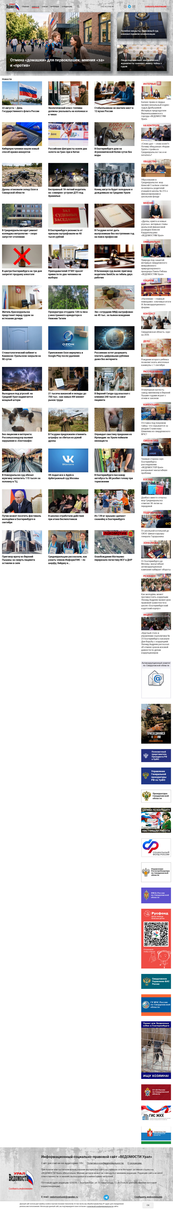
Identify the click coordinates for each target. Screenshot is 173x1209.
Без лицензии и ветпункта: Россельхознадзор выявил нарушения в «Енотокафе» (17, 437)
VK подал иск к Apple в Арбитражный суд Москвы (63, 476)
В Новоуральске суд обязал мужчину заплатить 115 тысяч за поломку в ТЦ (21, 478)
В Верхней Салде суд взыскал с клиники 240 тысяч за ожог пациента (112, 397)
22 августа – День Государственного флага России (20, 109)
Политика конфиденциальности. (105, 1163)
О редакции (67, 6)
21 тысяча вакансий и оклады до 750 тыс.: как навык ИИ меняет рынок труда (67, 397)
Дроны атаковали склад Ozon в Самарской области (20, 191)
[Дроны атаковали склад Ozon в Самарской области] (22, 175)
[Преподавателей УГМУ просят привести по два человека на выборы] (68, 256)
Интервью (54, 6)
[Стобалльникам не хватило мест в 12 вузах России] (114, 93)
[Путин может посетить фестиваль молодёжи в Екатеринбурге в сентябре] (22, 501)
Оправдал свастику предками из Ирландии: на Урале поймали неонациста (113, 437)
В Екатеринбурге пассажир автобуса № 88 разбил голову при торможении (113, 478)
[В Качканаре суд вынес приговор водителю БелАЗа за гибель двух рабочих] (114, 256)
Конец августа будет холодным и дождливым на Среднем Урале (113, 191)
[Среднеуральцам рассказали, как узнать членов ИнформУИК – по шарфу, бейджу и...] (68, 542)
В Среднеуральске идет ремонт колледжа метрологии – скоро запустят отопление (20, 233)
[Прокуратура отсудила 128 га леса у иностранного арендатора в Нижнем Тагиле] (68, 297)
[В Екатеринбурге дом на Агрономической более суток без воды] (114, 134)
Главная (25, 6)
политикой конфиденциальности (100, 1206)
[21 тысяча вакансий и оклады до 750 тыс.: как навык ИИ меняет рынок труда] (68, 379)
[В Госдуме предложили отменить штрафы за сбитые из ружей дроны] (68, 420)
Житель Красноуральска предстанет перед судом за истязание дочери (18, 315)
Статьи (45, 6)
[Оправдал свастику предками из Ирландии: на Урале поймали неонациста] (114, 420)
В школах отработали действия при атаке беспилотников (66, 517)
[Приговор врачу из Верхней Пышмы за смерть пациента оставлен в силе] (22, 542)
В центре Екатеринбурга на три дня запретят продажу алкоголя (22, 272)
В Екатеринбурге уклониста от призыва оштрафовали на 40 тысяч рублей (65, 233)
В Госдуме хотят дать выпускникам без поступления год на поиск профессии (114, 233)
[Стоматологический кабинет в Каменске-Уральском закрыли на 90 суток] (22, 338)
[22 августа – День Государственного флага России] (22, 93)
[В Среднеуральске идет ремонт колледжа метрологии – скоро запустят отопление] (22, 215)
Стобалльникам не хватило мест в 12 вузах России (113, 109)
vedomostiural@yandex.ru (64, 1196)
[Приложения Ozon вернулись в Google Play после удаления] (68, 338)
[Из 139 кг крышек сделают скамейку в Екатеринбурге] (114, 501)
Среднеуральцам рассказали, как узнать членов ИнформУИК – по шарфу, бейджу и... (67, 560)
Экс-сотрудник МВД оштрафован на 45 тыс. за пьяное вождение (113, 313)
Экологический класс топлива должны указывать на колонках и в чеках (67, 111)
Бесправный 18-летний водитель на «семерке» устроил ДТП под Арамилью (67, 192)
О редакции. (134, 1163)
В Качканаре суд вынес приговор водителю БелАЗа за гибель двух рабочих (113, 274)
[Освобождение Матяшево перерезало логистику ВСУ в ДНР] (114, 542)
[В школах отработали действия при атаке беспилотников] (68, 501)
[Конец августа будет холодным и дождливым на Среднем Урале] (114, 175)
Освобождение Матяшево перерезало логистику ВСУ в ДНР (113, 558)
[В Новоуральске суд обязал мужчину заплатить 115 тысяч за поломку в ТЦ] (22, 460)
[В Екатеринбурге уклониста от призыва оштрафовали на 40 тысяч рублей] (68, 215)
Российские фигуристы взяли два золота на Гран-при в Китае (67, 150)
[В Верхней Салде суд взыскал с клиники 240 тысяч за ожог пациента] (114, 379)
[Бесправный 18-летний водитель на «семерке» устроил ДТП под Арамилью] (68, 175)
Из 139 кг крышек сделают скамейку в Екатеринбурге (110, 517)
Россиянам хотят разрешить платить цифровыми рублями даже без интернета (111, 356)
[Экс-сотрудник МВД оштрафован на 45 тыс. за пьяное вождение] (114, 297)
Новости (35, 6)
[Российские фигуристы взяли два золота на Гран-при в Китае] (68, 134)
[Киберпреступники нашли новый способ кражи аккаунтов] (22, 134)
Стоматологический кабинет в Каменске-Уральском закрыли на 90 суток (21, 356)
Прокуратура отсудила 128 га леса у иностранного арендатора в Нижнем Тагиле (68, 315)
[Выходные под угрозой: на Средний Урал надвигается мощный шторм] (22, 379)
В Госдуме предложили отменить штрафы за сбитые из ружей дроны (67, 437)
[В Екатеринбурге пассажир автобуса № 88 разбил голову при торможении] (114, 460)
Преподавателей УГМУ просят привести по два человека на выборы (65, 274)
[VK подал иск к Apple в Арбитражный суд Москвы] (68, 460)
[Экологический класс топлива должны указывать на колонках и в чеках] (68, 93)
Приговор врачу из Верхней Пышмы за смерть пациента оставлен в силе (18, 560)
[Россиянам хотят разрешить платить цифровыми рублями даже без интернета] (114, 338)
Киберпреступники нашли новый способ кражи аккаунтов (20, 150)
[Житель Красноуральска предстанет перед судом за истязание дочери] (22, 297)
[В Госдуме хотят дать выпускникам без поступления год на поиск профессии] (114, 215)
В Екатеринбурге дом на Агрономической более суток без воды (113, 152)
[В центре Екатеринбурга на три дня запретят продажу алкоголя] (22, 256)
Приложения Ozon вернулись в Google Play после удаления (65, 354)
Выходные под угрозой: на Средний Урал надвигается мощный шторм (17, 397)
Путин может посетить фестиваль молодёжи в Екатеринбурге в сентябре (21, 519)
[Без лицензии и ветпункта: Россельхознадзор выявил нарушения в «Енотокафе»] (22, 420)
